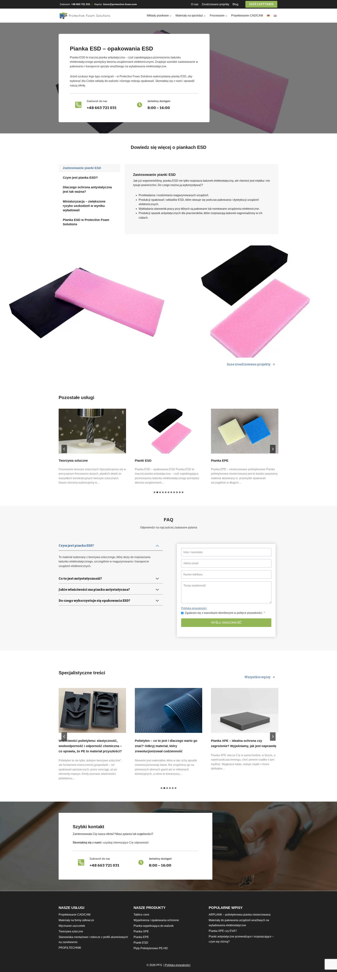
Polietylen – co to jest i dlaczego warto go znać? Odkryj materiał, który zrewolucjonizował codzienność (166, 746)
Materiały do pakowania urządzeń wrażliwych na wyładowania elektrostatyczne (239, 923)
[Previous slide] (64, 449)
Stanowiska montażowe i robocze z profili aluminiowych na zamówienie (93, 940)
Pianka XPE (141, 931)
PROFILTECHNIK (70, 947)
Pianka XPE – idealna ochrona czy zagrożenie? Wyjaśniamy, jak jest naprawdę (243, 743)
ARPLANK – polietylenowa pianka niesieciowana (239, 914)
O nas (194, 4)
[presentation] (92, 431)
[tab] (89, 168)
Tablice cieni (141, 914)
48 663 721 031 (81, 4)
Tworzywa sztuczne (73, 460)
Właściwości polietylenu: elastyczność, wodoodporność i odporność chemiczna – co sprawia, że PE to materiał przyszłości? (90, 746)
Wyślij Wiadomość (226, 622)
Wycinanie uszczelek (72, 925)
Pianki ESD (143, 460)
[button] (84, 301)
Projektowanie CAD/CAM (247, 15)
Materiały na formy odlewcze (76, 920)
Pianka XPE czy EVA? (223, 930)
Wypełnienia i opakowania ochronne (156, 920)
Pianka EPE (219, 460)
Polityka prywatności (194, 608)
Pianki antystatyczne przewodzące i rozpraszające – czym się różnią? (241, 939)
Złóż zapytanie (261, 4)
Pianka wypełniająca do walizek (154, 925)
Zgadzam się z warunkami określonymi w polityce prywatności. (225, 612)
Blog (235, 4)
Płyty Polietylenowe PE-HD (151, 948)
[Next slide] (273, 449)
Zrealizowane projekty (215, 4)
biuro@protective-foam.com (120, 4)
